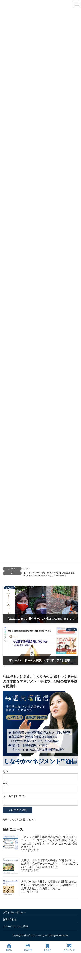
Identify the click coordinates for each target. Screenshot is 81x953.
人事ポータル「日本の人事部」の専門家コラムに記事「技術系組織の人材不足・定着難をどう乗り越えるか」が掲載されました (48, 885)
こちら (13, 819)
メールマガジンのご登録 (15, 926)
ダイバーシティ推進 (35, 573)
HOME (9, 950)
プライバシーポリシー (14, 912)
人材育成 (54, 573)
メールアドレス (14, 796)
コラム (27, 568)
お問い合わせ (9, 919)
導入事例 (28, 950)
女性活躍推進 (68, 573)
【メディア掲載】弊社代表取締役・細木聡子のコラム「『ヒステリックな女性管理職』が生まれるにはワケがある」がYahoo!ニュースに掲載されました (49, 842)
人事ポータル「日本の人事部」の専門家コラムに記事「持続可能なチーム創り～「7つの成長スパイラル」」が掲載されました (49, 864)
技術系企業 (31, 575)
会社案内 (47, 950)
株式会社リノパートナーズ (53, 575)
